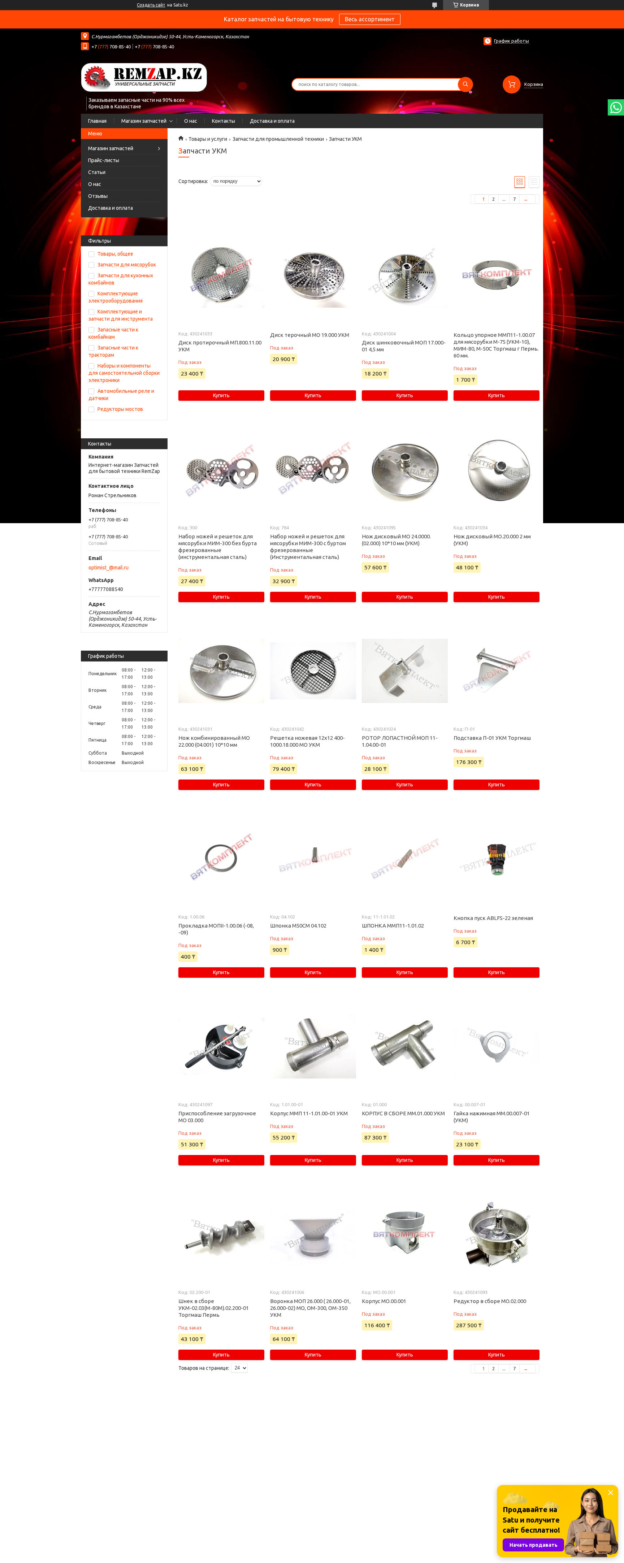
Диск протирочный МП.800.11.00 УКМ (219, 345)
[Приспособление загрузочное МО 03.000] (221, 1046)
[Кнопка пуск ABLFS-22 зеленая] (496, 858)
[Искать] (465, 84)
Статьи (96, 172)
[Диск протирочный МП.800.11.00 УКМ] (221, 275)
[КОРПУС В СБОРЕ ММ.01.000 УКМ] (404, 1046)
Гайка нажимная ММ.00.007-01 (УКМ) (492, 1116)
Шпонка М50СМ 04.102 (298, 925)
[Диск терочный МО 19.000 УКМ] (313, 275)
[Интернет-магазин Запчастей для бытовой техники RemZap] (144, 77)
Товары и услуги (207, 139)
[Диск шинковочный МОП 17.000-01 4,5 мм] (404, 275)
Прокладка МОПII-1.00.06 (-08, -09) (216, 928)
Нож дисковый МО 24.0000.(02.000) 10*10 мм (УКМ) (396, 539)
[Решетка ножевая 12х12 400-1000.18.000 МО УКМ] (313, 670)
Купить (221, 395)
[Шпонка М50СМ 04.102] (313, 858)
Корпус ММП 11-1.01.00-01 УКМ (309, 1113)
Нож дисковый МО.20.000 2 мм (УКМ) (492, 539)
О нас (190, 120)
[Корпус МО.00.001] (404, 1234)
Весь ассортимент (370, 19)
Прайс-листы (103, 160)
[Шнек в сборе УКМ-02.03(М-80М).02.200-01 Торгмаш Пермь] (221, 1234)
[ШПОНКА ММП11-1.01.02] (404, 858)
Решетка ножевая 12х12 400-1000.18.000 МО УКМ (307, 741)
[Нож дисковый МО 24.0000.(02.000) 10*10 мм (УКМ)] (404, 469)
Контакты (223, 120)
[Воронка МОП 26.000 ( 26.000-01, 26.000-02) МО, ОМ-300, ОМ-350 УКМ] (313, 1234)
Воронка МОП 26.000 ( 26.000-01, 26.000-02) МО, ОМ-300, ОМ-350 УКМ (310, 1308)
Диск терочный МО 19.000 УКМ (309, 335)
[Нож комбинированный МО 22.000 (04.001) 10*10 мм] (221, 670)
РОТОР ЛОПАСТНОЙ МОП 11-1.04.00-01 (400, 741)
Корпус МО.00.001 (384, 1301)
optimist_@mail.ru (108, 567)
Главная (97, 120)
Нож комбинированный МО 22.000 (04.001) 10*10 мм (214, 741)
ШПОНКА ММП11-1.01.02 (393, 925)
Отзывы (98, 196)
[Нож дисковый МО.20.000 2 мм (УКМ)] (496, 469)
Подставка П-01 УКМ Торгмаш (492, 738)
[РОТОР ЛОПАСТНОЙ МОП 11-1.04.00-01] (404, 670)
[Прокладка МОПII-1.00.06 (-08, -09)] (221, 858)
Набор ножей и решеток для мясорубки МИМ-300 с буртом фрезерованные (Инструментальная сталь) (308, 546)
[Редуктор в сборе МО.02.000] (496, 1234)
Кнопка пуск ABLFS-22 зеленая (493, 918)
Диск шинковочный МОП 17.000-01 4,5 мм (404, 345)
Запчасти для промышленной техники (278, 139)
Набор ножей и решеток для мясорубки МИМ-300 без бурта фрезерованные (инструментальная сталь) (217, 546)
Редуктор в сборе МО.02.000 (490, 1301)
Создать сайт (151, 5)
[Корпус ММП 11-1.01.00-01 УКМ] (313, 1046)
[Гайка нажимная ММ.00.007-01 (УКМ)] (496, 1046)
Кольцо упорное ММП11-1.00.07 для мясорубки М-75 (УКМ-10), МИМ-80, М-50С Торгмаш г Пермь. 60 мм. (496, 345)
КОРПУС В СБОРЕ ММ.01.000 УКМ (403, 1113)
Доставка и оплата (272, 120)
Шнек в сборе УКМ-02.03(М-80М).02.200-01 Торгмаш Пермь (213, 1308)
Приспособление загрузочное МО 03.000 (217, 1116)
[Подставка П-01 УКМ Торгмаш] (496, 670)
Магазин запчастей (143, 120)
